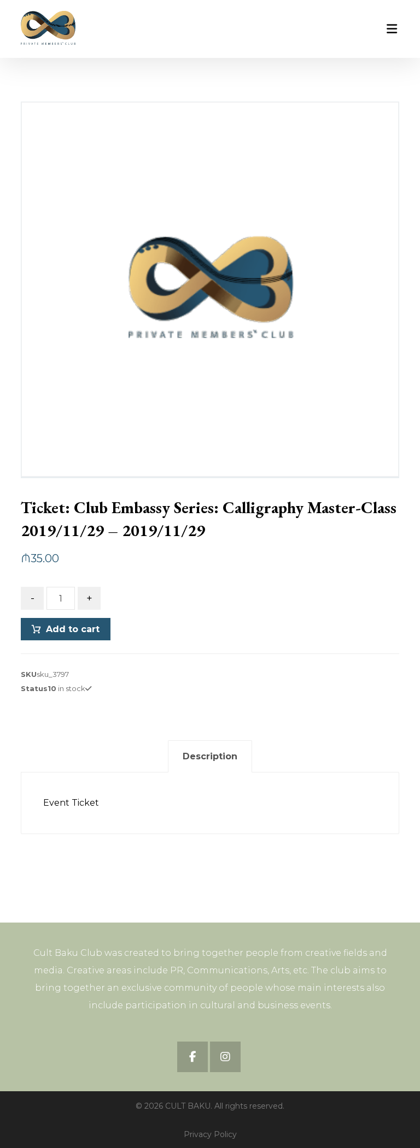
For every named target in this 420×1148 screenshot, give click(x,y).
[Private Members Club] (48, 28)
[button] (192, 1057)
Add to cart (73, 629)
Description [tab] (210, 756)
